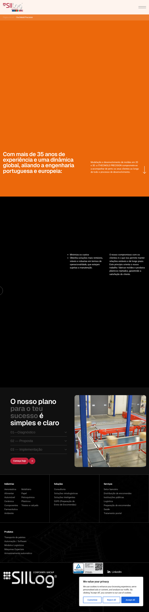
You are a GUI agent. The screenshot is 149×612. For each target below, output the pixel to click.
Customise (92, 600)
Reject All (111, 600)
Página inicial (8, 17)
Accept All (130, 600)
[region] (111, 591)
